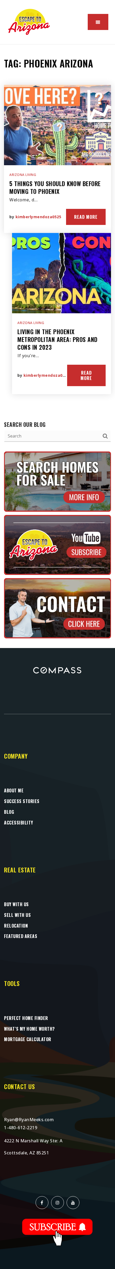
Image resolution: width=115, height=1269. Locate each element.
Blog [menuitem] (9, 812)
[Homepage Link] (29, 22)
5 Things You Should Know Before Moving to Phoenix (55, 187)
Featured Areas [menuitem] (20, 936)
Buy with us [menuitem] (16, 904)
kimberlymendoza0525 (39, 216)
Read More (86, 217)
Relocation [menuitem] (16, 925)
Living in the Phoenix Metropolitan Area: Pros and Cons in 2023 (57, 339)
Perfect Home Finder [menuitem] (26, 1018)
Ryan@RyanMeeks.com (29, 1120)
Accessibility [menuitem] (18, 822)
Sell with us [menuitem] (17, 915)
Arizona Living (22, 174)
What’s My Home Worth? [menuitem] (29, 1029)
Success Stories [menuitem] (22, 801)
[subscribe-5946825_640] (57, 1232)
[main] (57, 346)
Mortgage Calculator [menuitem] (27, 1039)
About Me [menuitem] (14, 790)
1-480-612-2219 (20, 1128)
